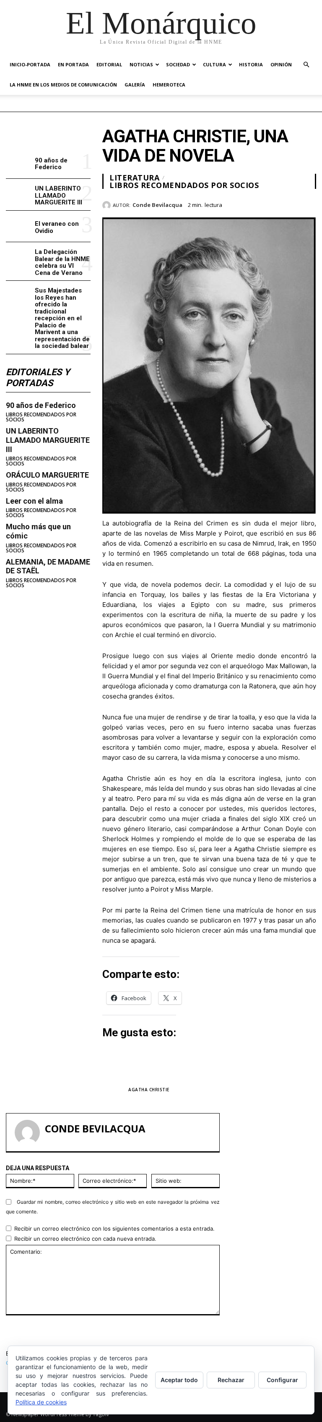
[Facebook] (250, 203)
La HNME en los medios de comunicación (63, 84)
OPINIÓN (281, 64)
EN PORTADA (73, 64)
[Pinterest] (288, 203)
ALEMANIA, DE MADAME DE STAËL (48, 566)
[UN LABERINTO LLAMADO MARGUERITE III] (18, 194)
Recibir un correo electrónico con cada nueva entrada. (85, 1238)
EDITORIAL (109, 64)
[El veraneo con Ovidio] (18, 226)
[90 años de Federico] (18, 163)
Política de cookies (41, 1402)
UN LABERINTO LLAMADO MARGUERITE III (58, 195)
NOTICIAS (141, 64)
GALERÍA (135, 84)
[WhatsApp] (307, 203)
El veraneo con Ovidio (57, 227)
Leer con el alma (34, 501)
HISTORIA (251, 64)
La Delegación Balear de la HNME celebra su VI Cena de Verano (62, 262)
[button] (306, 65)
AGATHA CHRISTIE (148, 1090)
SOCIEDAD (178, 64)
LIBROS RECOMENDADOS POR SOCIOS (41, 417)
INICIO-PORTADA (30, 64)
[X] (269, 203)
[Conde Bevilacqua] (107, 205)
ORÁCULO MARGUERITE (47, 475)
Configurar (282, 1379)
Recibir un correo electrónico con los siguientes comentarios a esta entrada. (114, 1228)
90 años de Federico (51, 164)
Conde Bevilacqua (157, 205)
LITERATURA (134, 177)
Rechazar (231, 1379)
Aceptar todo (179, 1379)
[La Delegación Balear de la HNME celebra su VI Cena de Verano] (18, 257)
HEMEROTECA (169, 84)
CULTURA (214, 64)
